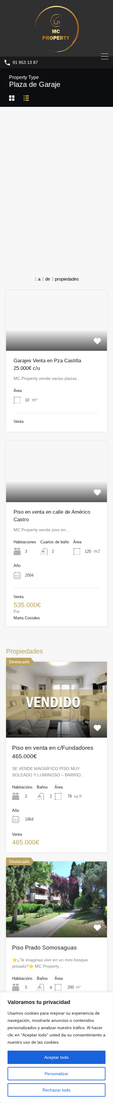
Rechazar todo (56, 1090)
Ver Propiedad (56, 338)
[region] (56, 1047)
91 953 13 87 (25, 62)
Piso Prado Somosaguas (44, 947)
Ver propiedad (56, 722)
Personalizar (56, 1073)
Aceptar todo (56, 1057)
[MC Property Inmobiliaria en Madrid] (56, 49)
